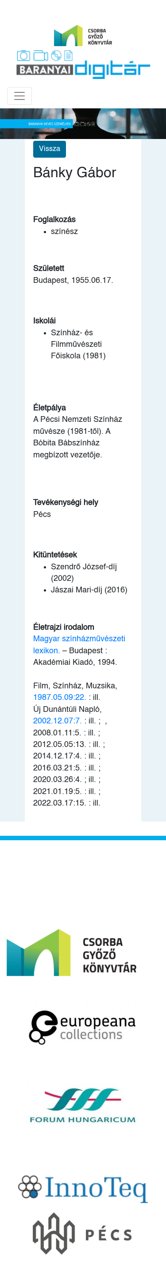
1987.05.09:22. (61, 698)
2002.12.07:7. (57, 721)
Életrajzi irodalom (63, 628)
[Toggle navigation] (19, 96)
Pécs (42, 515)
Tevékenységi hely (65, 503)
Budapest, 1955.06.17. (73, 281)
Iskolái (44, 321)
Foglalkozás (54, 220)
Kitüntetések (55, 555)
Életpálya (49, 408)
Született (48, 269)
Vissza (49, 149)
